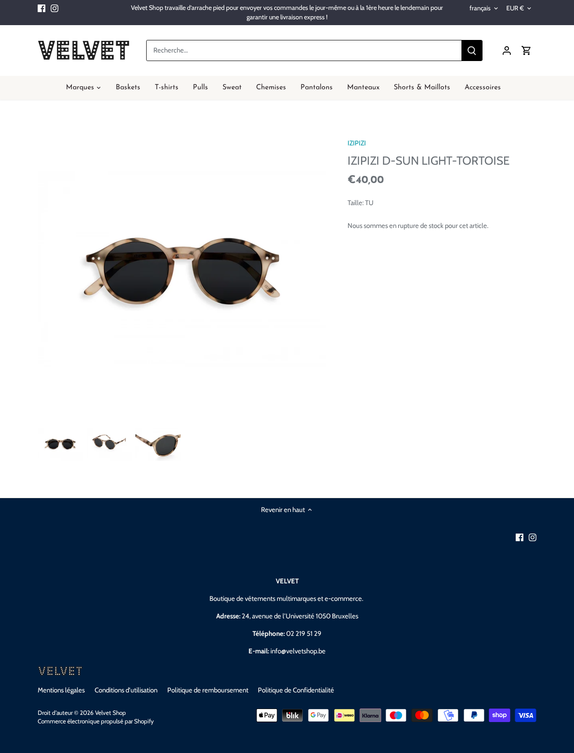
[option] (60, 444)
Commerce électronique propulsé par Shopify (96, 721)
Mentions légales (61, 690)
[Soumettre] (471, 50)
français (480, 8)
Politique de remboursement (207, 690)
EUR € (515, 8)
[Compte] (507, 50)
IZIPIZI (357, 143)
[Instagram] (54, 8)
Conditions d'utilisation (126, 690)
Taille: (356, 203)
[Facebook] (41, 8)
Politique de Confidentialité (296, 690)
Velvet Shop (110, 712)
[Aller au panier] (526, 50)
